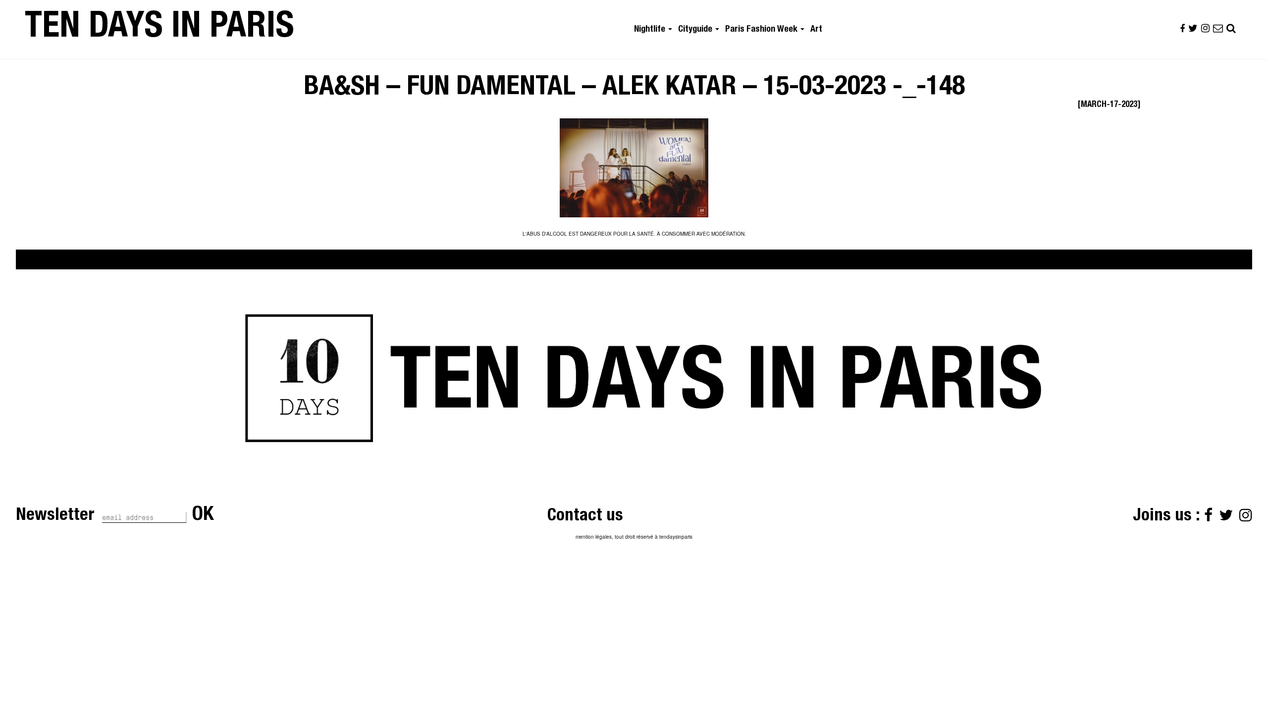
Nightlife (650, 29)
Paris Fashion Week (762, 29)
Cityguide (696, 29)
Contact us (585, 516)
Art (816, 29)
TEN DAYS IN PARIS (159, 29)
